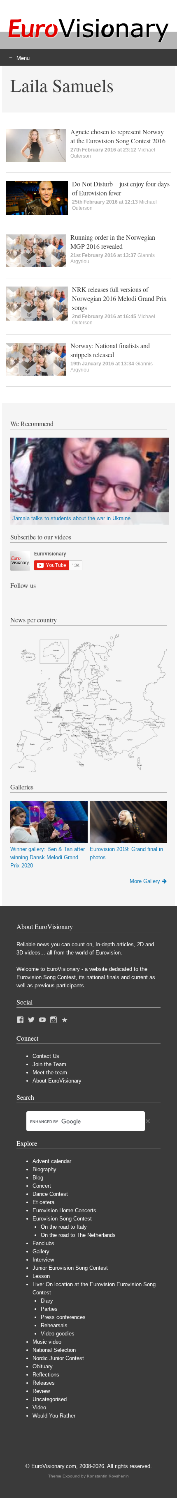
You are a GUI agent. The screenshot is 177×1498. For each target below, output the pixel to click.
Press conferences (63, 1317)
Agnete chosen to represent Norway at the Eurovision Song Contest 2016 (117, 136)
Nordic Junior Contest (58, 1358)
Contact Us (46, 1056)
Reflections (46, 1375)
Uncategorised (50, 1399)
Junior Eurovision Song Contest (70, 1268)
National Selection (54, 1350)
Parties (49, 1309)
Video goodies (58, 1334)
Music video (47, 1342)
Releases (44, 1383)
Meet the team (50, 1072)
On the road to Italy (64, 1227)
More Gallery (145, 881)
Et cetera (43, 1202)
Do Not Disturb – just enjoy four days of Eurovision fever (121, 188)
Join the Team (49, 1064)
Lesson (41, 1276)
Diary (47, 1301)
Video (39, 1407)
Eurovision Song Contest (62, 1219)
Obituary (43, 1366)
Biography (44, 1169)
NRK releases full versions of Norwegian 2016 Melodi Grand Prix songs (119, 298)
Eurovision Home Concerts (64, 1210)
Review (41, 1391)
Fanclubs (43, 1243)
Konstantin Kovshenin (108, 1476)
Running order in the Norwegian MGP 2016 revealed (112, 241)
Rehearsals (54, 1325)
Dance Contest (50, 1194)
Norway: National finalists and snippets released (110, 350)
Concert (42, 1186)
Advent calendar (52, 1161)
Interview (43, 1260)
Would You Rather (54, 1416)
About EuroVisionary (57, 1081)
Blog (38, 1178)
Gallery (41, 1251)
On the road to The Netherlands (78, 1235)
